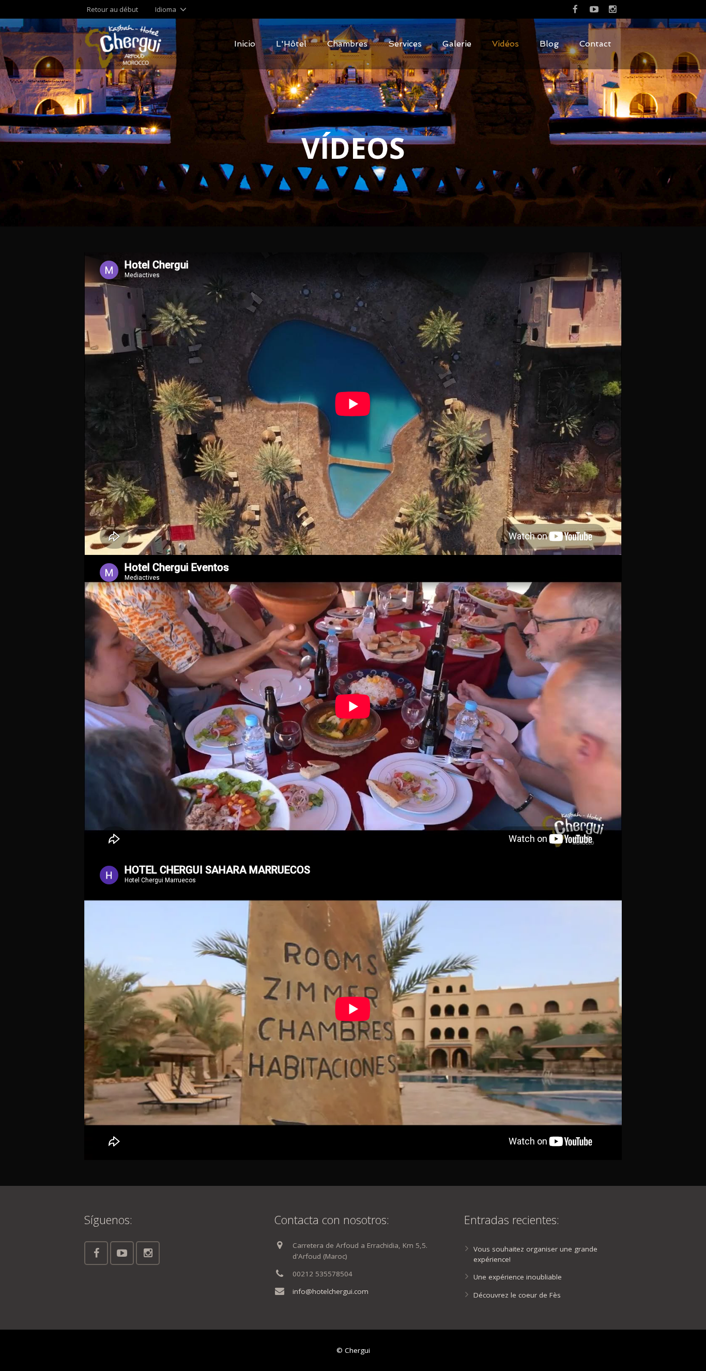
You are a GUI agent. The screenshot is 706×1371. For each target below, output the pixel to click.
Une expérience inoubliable (517, 1277)
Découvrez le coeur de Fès (517, 1295)
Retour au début (112, 9)
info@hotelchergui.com (331, 1291)
